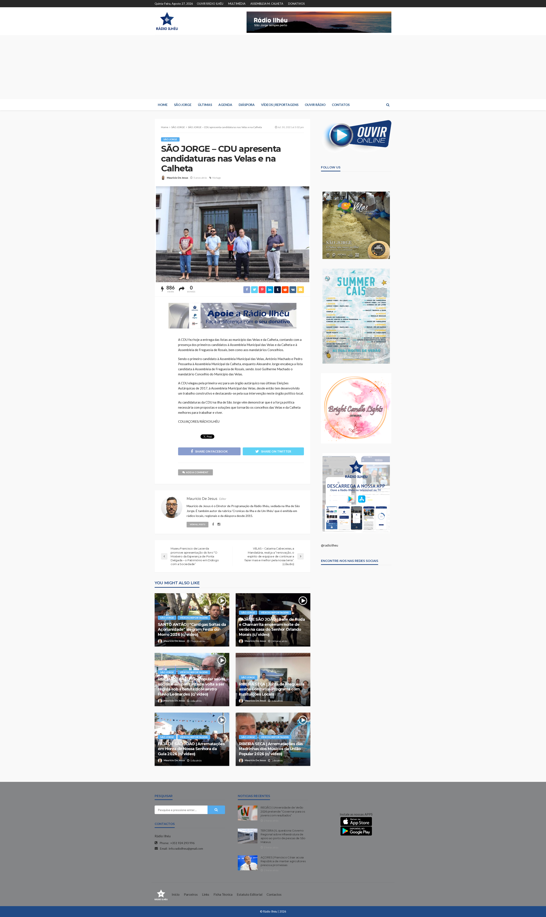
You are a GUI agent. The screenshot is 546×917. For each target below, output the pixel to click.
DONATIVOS (296, 3)
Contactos (274, 894)
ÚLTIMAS (205, 105)
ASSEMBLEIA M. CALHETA (266, 3)
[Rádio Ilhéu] (167, 21)
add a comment (197, 472)
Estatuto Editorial (249, 894)
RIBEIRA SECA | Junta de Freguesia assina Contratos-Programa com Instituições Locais (271, 689)
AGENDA (225, 105)
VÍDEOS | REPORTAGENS (279, 105)
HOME (163, 105)
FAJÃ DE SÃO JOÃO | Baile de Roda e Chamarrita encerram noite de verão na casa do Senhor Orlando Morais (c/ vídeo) (272, 627)
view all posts (197, 524)
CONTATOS (341, 105)
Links (205, 894)
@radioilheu (329, 545)
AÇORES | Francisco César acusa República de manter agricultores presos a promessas (283, 861)
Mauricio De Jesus (177, 177)
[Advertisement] (273, 67)
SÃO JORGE (183, 105)
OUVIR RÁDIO (315, 105)
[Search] (387, 104)
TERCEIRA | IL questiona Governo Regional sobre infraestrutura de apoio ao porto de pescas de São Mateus (283, 836)
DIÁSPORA (247, 105)
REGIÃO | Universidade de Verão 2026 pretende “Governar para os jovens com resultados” (283, 811)
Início (176, 894)
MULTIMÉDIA (236, 3)
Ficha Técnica (222, 894)
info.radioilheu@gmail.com (186, 848)
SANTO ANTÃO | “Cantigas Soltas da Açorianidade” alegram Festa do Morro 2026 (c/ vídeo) (192, 629)
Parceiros (191, 894)
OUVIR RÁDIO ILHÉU (210, 3)
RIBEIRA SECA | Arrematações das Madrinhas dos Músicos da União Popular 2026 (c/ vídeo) (271, 749)
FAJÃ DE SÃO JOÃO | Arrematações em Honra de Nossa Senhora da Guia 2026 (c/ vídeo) (191, 749)
